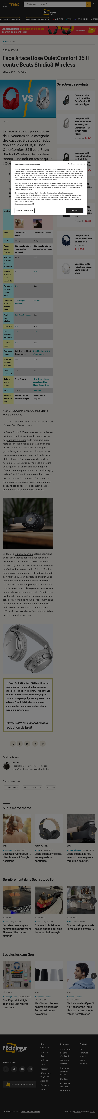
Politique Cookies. (26, 190)
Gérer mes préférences (24, 210)
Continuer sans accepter (76, 164)
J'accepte (74, 210)
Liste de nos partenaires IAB (24, 204)
